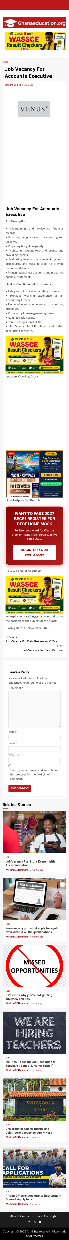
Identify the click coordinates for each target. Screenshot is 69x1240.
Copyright (50, 1216)
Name (13, 731)
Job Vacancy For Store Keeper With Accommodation (34, 832)
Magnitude (59, 1231)
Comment (15, 688)
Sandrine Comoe (13, 85)
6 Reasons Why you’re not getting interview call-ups (34, 966)
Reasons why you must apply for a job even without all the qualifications (34, 899)
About (14, 1216)
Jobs (5, 62)
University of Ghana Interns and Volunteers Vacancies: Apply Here (34, 1099)
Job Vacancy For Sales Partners (43, 648)
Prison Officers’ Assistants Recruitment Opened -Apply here (34, 1166)
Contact (25, 1216)
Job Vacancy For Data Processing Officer (32, 639)
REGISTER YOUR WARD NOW (34, 552)
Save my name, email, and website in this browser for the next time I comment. (33, 774)
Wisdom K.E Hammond (17, 870)
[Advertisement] (34, 168)
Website (13, 754)
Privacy (37, 1216)
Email (12, 743)
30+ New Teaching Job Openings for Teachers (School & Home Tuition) (34, 1033)
